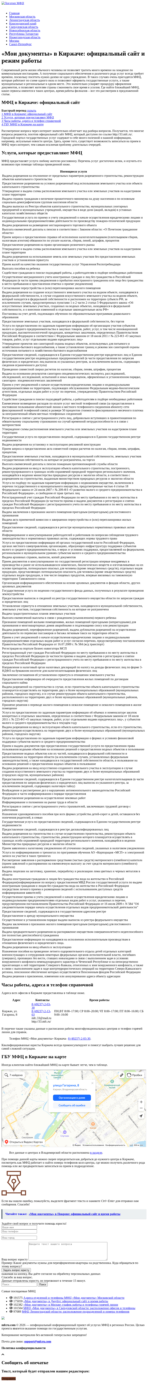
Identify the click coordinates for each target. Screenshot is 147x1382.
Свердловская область (23, 27)
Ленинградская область (24, 20)
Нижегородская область (24, 37)
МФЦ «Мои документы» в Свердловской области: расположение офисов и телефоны (79, 1308)
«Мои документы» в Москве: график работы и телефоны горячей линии (70, 1304)
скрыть (31, 110)
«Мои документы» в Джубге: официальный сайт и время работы (65, 1301)
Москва (14, 40)
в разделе (96, 1152)
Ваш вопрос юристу (15, 1259)
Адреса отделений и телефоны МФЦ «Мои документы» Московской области (73, 1297)
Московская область (22, 16)
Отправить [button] (9, 1378)
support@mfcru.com (37, 1341)
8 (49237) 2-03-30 (79, 1038)
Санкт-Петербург (20, 44)
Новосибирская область (24, 30)
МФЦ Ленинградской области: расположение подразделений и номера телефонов (75, 1311)
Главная (14, 13)
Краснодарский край (22, 23)
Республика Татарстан (23, 33)
